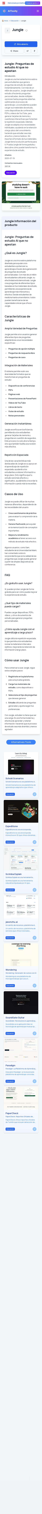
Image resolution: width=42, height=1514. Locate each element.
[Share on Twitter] (28, 50)
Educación (15, 21)
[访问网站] (34, 794)
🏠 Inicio (5, 21)
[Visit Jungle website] (21, 196)
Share (15, 51)
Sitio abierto (22, 44)
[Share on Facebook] (34, 50)
